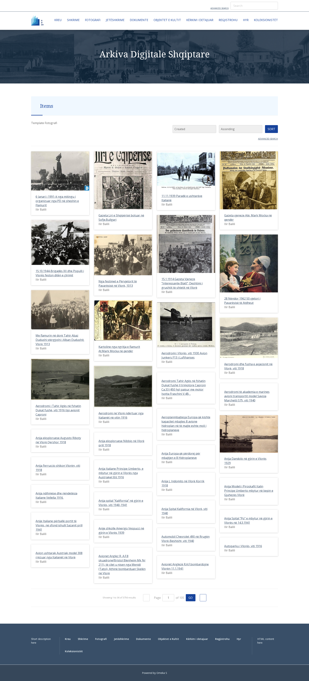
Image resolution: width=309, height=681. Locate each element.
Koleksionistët (266, 20)
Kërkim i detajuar (199, 20)
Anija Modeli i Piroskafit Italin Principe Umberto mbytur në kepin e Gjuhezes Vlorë (248, 490)
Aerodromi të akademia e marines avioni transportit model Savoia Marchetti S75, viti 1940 (246, 396)
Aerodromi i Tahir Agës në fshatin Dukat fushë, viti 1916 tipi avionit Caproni (58, 410)
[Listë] (40, 129)
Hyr (246, 20)
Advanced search (268, 138)
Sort (271, 129)
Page (157, 598)
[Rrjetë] (33, 129)
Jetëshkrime (115, 20)
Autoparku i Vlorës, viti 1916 (243, 546)
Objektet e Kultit (167, 20)
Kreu (58, 20)
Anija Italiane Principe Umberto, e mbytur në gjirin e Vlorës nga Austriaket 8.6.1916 (121, 473)
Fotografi (92, 20)
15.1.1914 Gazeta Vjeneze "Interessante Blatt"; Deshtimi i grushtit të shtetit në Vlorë (182, 283)
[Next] (203, 597)
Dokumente (139, 20)
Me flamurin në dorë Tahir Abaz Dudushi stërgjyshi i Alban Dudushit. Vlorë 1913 (60, 340)
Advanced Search (219, 8)
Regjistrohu (228, 20)
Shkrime (73, 20)
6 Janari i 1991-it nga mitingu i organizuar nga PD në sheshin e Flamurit (57, 201)
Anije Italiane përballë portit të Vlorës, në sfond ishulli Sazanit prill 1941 (59, 525)
